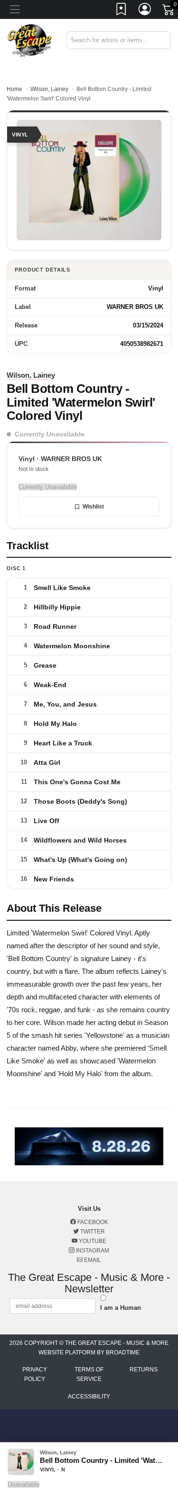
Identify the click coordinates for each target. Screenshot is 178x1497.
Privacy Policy (34, 1374)
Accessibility (89, 1396)
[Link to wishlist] (121, 11)
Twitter (92, 1231)
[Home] (29, 40)
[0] (169, 11)
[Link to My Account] (145, 11)
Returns (144, 1369)
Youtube (91, 1241)
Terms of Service (89, 1374)
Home (14, 89)
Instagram (92, 1250)
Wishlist (93, 506)
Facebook (92, 1222)
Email (92, 1260)
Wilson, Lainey (49, 89)
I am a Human (120, 1307)
